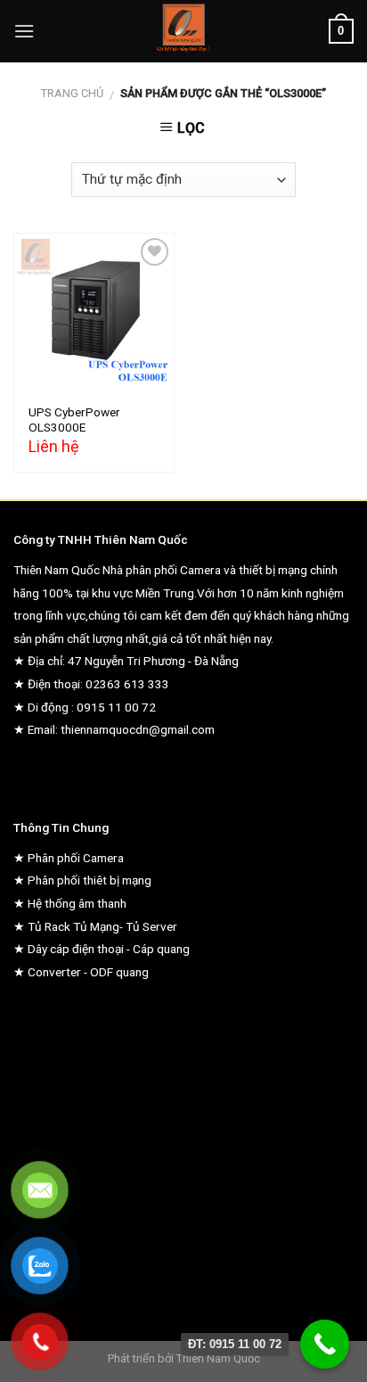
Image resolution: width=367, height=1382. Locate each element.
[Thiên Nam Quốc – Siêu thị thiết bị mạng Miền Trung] (184, 31)
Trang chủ (72, 93)
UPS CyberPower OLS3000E (74, 420)
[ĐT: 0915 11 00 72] (324, 1344)
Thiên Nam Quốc (218, 1358)
